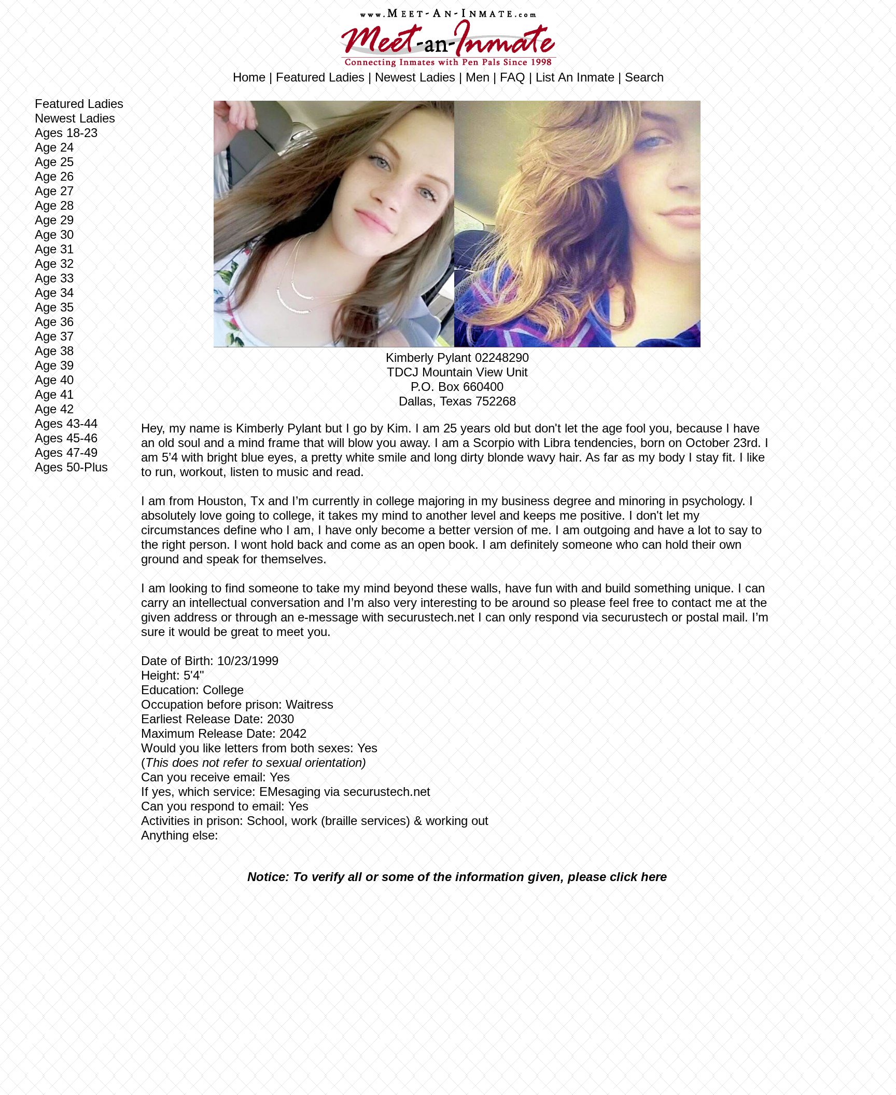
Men (477, 77)
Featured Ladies (320, 77)
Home (249, 77)
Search (644, 77)
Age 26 (54, 176)
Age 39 (54, 365)
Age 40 (54, 380)
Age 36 (54, 322)
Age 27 (54, 191)
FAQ (512, 77)
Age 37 (54, 336)
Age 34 (54, 293)
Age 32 (54, 263)
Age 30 (54, 234)
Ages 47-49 (66, 452)
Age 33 (54, 278)
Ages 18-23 (66, 133)
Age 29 (54, 220)
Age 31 (54, 249)
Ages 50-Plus (71, 467)
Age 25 (54, 162)
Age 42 (54, 409)
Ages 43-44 (66, 423)
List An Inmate (575, 77)
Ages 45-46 (66, 438)
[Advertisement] (457, 969)
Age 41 (54, 394)
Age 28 (54, 205)
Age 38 (54, 351)
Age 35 (54, 307)
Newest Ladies (415, 77)
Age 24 (54, 147)
